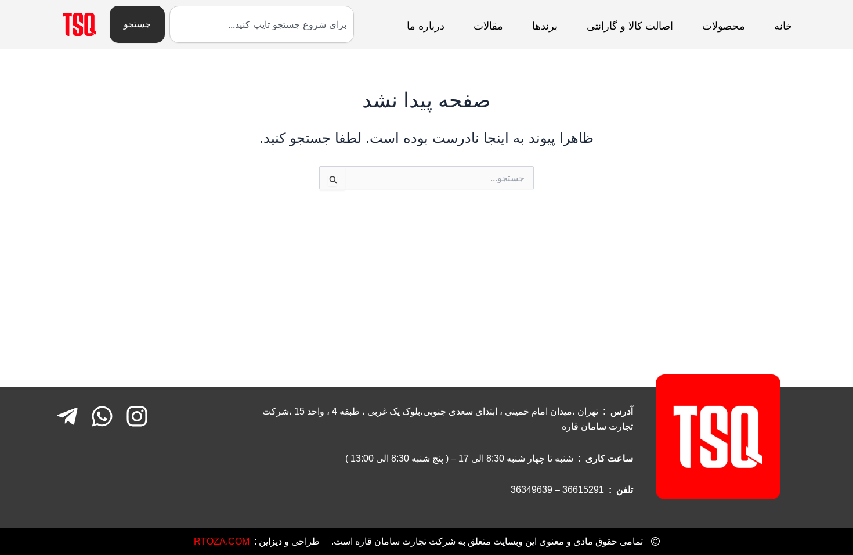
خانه (783, 26)
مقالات (488, 26)
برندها (545, 26)
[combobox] (261, 24)
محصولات (723, 26)
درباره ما (425, 26)
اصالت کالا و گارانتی (630, 26)
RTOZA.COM (222, 541)
